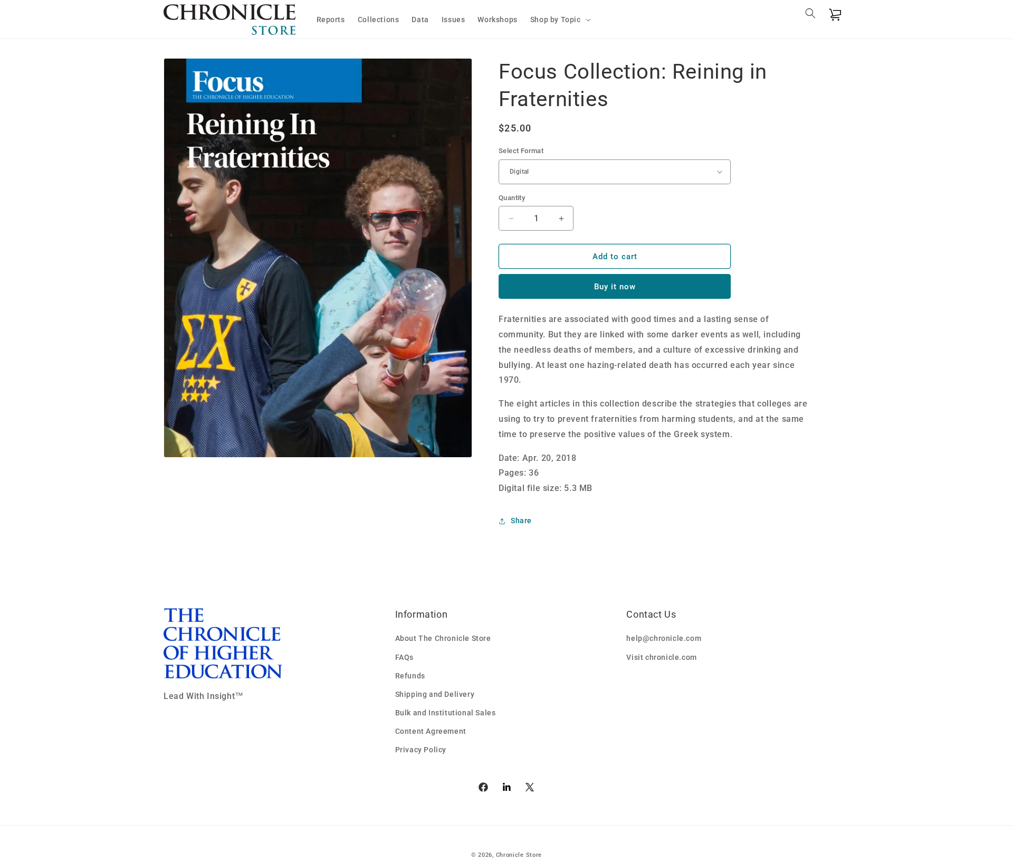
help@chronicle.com (663, 638)
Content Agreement (430, 731)
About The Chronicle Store (443, 638)
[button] (559, 19)
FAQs (404, 657)
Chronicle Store (519, 855)
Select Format (521, 151)
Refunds (410, 676)
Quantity (512, 198)
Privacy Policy (420, 749)
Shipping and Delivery (435, 694)
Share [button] (521, 520)
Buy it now (615, 286)
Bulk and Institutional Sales (445, 712)
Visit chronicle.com (661, 657)
